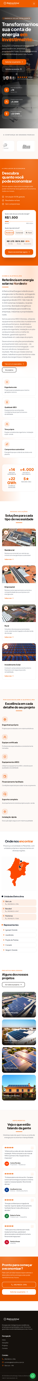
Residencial (10, 233)
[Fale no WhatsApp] (33, 1376)
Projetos (5, 1345)
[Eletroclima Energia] (11, 3)
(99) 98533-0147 (13, 911)
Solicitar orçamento (13, 62)
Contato (5, 1348)
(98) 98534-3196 (13, 904)
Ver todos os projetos (12, 985)
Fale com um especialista (13, 364)
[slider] (9, 221)
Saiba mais (8, 559)
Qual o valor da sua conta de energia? (17, 214)
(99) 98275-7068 (13, 918)
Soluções (5, 1343)
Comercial (19, 233)
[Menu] (34, 4)
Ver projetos (9, 370)
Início (4, 1340)
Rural (30, 233)
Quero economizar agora (17, 252)
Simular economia (12, 69)
